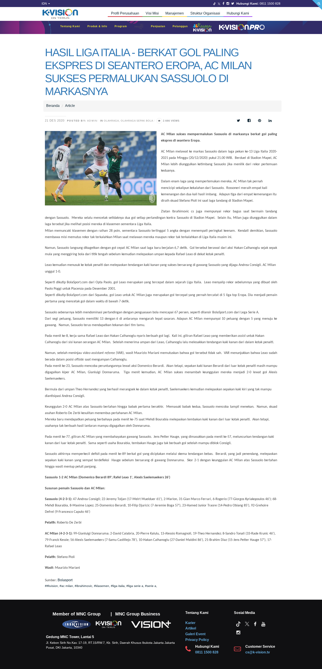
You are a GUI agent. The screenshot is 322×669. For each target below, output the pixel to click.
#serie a (150, 586)
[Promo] (141, 27)
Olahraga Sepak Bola (137, 120)
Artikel (190, 628)
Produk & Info (99, 26)
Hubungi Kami (238, 13)
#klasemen (101, 586)
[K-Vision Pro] (241, 27)
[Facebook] (223, 3)
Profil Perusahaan (125, 13)
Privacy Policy (197, 640)
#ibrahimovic (83, 586)
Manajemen (174, 13)
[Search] (317, 5)
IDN (45, 3)
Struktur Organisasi (205, 13)
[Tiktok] (238, 624)
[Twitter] (214, 3)
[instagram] (238, 632)
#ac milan (66, 586)
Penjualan (160, 26)
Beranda (53, 106)
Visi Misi (152, 13)
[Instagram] (227, 3)
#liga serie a (134, 586)
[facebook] (255, 624)
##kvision (51, 586)
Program (123, 26)
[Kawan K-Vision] (203, 28)
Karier (190, 623)
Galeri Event (195, 634)
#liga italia (118, 586)
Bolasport (65, 580)
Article (70, 106)
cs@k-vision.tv (257, 652)
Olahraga (111, 120)
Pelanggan (182, 26)
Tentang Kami (72, 26)
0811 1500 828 (206, 652)
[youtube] (263, 624)
